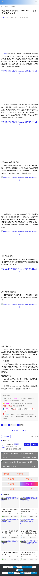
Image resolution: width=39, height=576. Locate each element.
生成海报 (6, 436)
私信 (35, 444)
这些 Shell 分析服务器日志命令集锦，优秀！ (10, 532)
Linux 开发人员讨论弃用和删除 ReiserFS (10, 510)
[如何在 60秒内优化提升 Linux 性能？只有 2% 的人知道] (29, 545)
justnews (20, 569)
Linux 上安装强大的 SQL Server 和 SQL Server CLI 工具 (29, 532)
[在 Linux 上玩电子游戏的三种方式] (10, 545)
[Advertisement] (19, 35)
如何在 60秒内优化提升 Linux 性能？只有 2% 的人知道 (29, 553)
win (5, 425)
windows (13, 425)
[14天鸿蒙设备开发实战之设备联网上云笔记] (29, 502)
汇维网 (15, 567)
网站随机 (26, 17)
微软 (5, 54)
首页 (2, 6)
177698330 (4, 17)
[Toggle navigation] (36, 2)
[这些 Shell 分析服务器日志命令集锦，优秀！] (10, 524)
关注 (28, 444)
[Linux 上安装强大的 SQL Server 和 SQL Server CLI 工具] (29, 524)
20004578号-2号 (26, 567)
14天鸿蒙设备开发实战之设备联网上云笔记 (29, 510)
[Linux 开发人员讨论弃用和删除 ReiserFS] (10, 502)
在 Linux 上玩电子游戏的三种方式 (10, 553)
